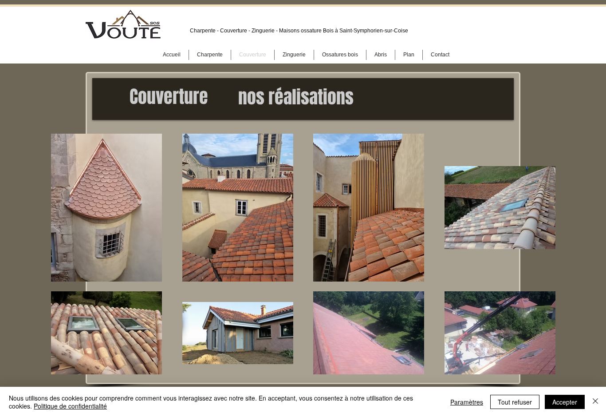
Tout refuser (515, 401)
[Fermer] (595, 402)
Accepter (564, 401)
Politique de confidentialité (70, 405)
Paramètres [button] (466, 401)
